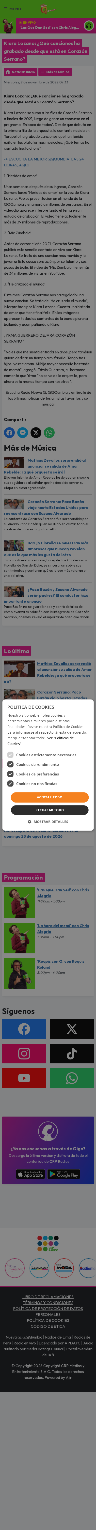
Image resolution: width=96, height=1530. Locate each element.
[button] (48, 821)
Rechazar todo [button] (49, 810)
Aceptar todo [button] (50, 797)
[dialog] (48, 765)
